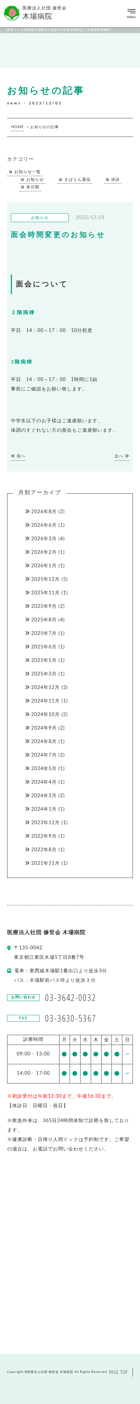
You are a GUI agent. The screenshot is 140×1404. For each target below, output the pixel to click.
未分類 (32, 187)
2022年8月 (44, 850)
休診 (115, 180)
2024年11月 (45, 701)
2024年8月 (44, 741)
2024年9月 (44, 728)
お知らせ (35, 180)
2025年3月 (44, 674)
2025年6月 (44, 647)
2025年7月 (44, 633)
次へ (120, 456)
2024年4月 (44, 782)
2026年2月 (44, 552)
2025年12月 (45, 579)
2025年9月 (44, 606)
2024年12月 (45, 687)
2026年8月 (44, 511)
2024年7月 (44, 755)
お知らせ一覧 (27, 172)
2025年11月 (45, 593)
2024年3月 (44, 795)
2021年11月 (45, 863)
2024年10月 (45, 714)
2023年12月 (45, 822)
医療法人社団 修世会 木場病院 (50, 1372)
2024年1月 (44, 809)
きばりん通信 (77, 180)
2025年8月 (44, 620)
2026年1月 (44, 566)
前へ (20, 456)
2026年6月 (44, 525)
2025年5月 (44, 660)
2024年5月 (44, 768)
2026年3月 (44, 539)
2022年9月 (44, 836)
